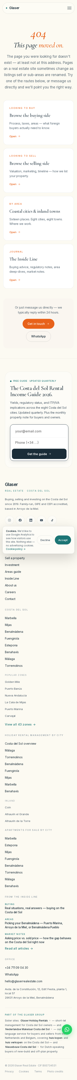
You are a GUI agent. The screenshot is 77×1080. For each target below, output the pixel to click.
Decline (45, 540)
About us (11, 585)
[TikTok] (52, 520)
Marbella (10, 618)
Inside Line (12, 578)
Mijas (8, 625)
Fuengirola (12, 638)
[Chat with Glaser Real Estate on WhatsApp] (67, 1029)
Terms (38, 1071)
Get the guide (37, 454)
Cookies (24, 1071)
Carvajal (10, 715)
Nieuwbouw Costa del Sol (20, 1046)
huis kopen (55, 1037)
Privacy (9, 1071)
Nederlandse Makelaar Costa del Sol (27, 1029)
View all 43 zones (20, 724)
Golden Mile (12, 681)
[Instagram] (9, 520)
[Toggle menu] (69, 8)
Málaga (10, 659)
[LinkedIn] (30, 520)
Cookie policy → (15, 549)
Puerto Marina (14, 709)
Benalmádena (14, 631)
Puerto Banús (13, 688)
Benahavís (12, 652)
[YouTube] (41, 520)
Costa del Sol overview (20, 743)
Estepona (11, 645)
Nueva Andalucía (16, 695)
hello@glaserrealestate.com (23, 981)
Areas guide (13, 571)
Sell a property (15, 558)
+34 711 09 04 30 (16, 967)
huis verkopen (14, 1042)
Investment (12, 565)
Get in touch (36, 323)
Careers (10, 592)
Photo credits (55, 1071)
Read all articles (19, 948)
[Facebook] (20, 520)
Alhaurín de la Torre (17, 821)
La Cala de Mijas (15, 702)
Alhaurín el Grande (17, 814)
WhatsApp (38, 336)
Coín (8, 807)
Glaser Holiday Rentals (34, 1020)
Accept (63, 540)
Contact (10, 599)
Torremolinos (14, 665)
